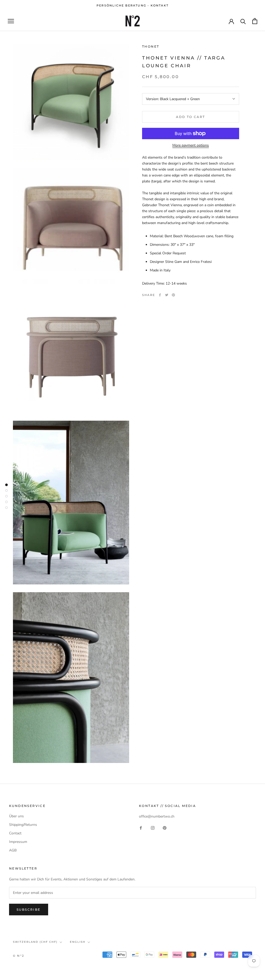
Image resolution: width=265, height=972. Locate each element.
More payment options (190, 145)
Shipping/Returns (23, 824)
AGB (13, 850)
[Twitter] (166, 294)
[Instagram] (152, 828)
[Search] (243, 21)
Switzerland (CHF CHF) (35, 942)
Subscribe (29, 909)
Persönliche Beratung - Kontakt (132, 5)
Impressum (18, 841)
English (77, 942)
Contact (15, 833)
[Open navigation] (11, 21)
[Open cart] (254, 21)
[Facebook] (159, 294)
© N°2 (18, 956)
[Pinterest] (173, 294)
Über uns (16, 816)
